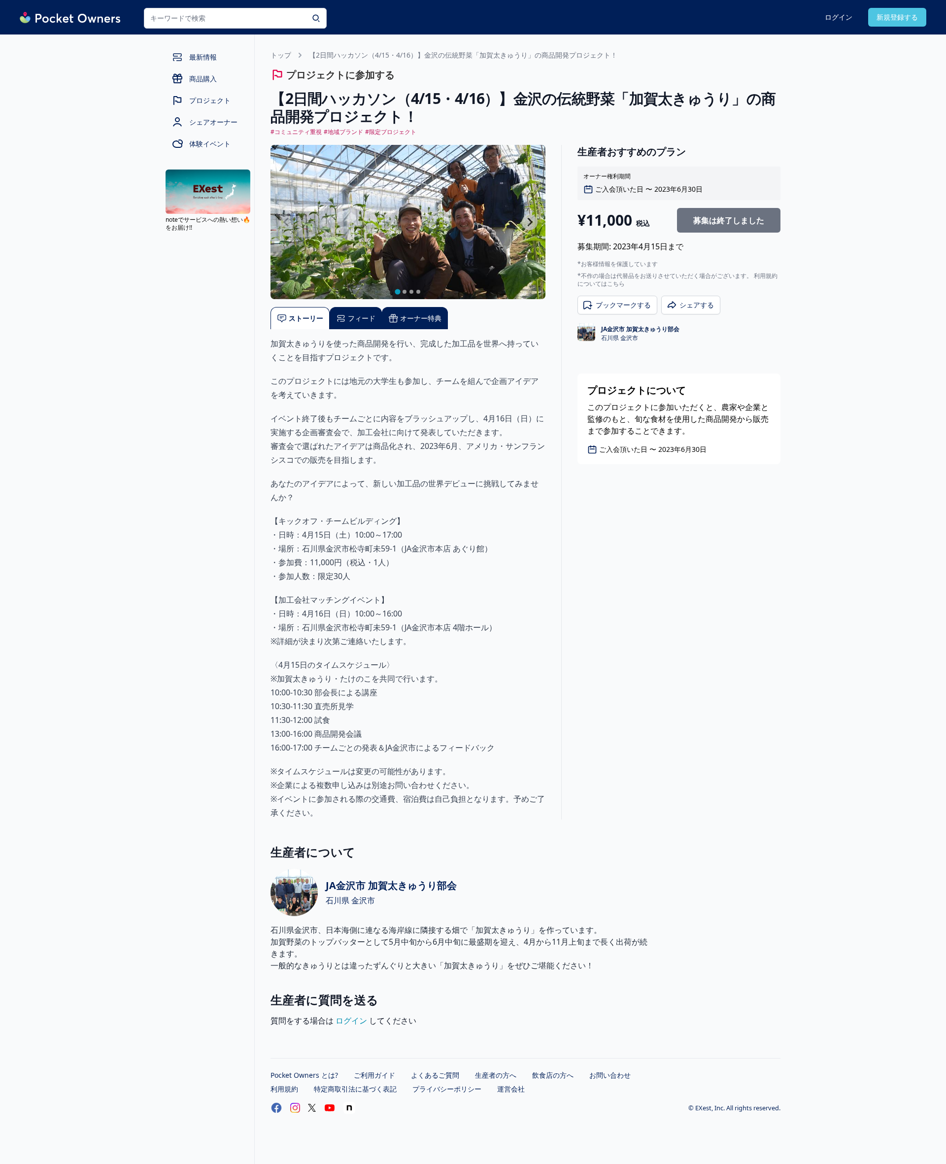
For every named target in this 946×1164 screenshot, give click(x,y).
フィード (361, 318)
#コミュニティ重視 (296, 132)
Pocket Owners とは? (304, 1075)
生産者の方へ (495, 1075)
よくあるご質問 (435, 1075)
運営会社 (511, 1089)
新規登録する (897, 17)
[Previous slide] (286, 222)
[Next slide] (530, 222)
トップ (280, 55)
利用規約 (284, 1089)
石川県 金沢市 (619, 338)
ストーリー (306, 318)
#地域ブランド (343, 132)
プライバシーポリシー (446, 1089)
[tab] (397, 292)
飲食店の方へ (553, 1075)
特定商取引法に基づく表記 (355, 1089)
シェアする (696, 304)
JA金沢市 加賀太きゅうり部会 (640, 329)
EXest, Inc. (710, 1107)
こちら (616, 283)
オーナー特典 (420, 318)
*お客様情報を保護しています (617, 264)
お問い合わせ (610, 1075)
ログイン (838, 17)
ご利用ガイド (374, 1075)
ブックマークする (623, 304)
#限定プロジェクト (390, 132)
